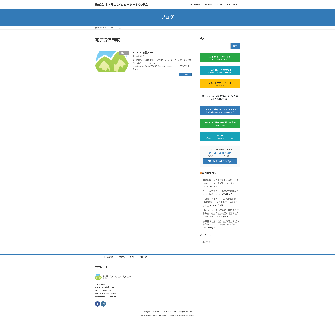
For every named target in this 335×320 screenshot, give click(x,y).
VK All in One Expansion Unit (184, 315)
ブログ (132, 257)
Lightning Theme (167, 315)
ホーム (99, 257)
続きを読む (185, 74)
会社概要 (110, 257)
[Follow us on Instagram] (103, 304)
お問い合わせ (144, 257)
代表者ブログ (209, 173)
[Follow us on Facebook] (97, 304)
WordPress (153, 315)
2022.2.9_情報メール (143, 52)
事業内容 (122, 257)
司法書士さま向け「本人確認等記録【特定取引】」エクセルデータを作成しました (221, 202)
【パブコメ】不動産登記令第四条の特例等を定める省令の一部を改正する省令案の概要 (221, 213)
